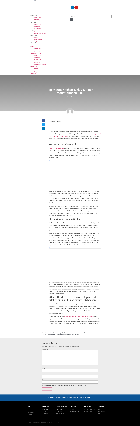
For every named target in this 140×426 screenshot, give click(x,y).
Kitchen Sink (37, 17)
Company (33, 30)
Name (44, 368)
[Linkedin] (72, 7)
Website (44, 379)
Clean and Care (38, 39)
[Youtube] (76, 7)
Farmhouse (37, 26)
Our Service (37, 32)
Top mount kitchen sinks (56, 148)
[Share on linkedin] (43, 128)
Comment (45, 349)
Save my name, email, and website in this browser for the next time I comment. (65, 385)
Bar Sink (36, 19)
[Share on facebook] (43, 120)
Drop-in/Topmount (39, 28)
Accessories (37, 21)
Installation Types (36, 23)
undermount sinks (79, 223)
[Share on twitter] (43, 124)
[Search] (71, 19)
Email (44, 374)
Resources (34, 35)
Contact (33, 43)
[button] (49, 44)
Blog (35, 41)
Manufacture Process (40, 33)
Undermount (37, 24)
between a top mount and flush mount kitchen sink (79, 316)
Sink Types (34, 15)
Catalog (36, 37)
